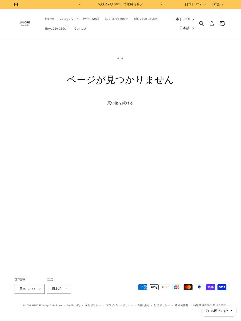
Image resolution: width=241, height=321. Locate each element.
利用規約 (143, 305)
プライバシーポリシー (119, 305)
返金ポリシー (93, 305)
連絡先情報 (182, 305)
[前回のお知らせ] (80, 4)
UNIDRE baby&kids (43, 305)
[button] (68, 18)
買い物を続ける (120, 103)
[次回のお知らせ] (161, 4)
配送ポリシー (162, 305)
